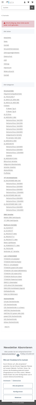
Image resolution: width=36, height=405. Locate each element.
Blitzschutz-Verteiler (10, 161)
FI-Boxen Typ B (11, 111)
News (6, 41)
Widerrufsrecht (9, 71)
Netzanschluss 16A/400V (14, 126)
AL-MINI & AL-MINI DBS (11, 100)
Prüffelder (7, 173)
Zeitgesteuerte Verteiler (14, 135)
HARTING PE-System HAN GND (14, 313)
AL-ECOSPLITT (8, 231)
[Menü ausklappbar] (3, 1)
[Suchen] (32, 7)
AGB (5, 60)
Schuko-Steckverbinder (11, 302)
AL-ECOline (7, 114)
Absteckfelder (8, 170)
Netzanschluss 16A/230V (14, 120)
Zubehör (9, 155)
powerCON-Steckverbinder (13, 316)
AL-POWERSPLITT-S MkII (12, 245)
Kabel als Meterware (11, 294)
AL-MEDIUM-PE (9, 144)
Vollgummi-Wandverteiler (12, 164)
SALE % (7, 327)
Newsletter (7, 38)
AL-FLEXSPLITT (8, 228)
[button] (24, 2)
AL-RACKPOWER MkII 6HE (12, 195)
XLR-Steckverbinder (10, 319)
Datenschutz (17, 380)
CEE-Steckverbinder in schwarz (14, 307)
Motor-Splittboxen (10, 243)
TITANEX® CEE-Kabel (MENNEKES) (15, 271)
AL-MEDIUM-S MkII (10, 117)
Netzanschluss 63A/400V (14, 132)
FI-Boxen (7, 106)
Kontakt (6, 45)
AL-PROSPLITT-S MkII (11, 240)
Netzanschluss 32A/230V (14, 123)
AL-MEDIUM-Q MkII (10, 141)
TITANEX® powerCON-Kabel (13, 268)
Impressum (6, 380)
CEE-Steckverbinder (10, 304)
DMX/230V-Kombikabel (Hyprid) (14, 288)
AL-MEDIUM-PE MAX (10, 158)
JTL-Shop (21, 402)
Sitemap (6, 64)
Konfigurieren (18, 391)
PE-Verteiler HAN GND (13, 138)
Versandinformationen (11, 49)
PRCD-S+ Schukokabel (11, 265)
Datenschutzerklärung (9, 354)
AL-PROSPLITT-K (9, 237)
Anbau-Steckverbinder (11, 322)
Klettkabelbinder (9, 291)
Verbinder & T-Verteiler (11, 251)
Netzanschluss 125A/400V (14, 152)
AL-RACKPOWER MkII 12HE (12, 204)
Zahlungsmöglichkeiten (11, 53)
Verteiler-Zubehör (10, 167)
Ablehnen (18, 397)
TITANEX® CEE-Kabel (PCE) (13, 273)
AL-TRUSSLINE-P (9, 97)
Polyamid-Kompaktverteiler (13, 94)
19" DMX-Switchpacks (11, 220)
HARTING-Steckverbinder (12, 310)
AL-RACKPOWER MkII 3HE (12, 181)
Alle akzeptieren (18, 386)
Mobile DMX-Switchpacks (12, 217)
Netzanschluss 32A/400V (14, 129)
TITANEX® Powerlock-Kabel (13, 279)
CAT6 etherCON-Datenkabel (13, 285)
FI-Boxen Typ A (11, 108)
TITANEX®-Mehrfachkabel (12, 262)
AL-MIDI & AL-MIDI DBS (11, 103)
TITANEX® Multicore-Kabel (13, 276)
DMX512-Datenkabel (10, 282)
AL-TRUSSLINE (8, 248)
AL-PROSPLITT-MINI (10, 234)
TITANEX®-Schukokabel (12, 259)
